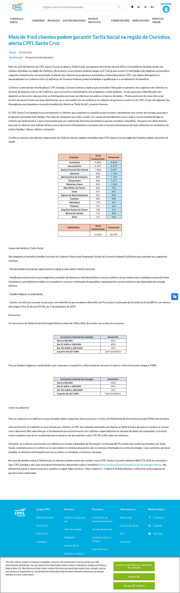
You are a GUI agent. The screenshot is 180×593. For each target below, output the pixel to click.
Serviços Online (157, 20)
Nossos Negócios (94, 20)
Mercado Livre (100, 549)
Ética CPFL (42, 533)
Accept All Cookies (134, 585)
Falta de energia (73, 529)
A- (138, 6)
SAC (122, 533)
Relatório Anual (44, 517)
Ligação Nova (71, 545)
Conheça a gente (16, 20)
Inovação (53, 20)
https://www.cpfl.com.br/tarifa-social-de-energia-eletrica (130, 464)
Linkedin (157, 525)
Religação (69, 537)
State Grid (42, 525)
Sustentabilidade (74, 20)
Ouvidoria (125, 541)
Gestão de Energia (102, 529)
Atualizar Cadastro (74, 553)
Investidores (140, 20)
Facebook (158, 517)
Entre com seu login (166, 9)
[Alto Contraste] (132, 6)
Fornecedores (120, 20)
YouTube (158, 533)
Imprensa (41, 541)
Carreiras (38, 20)
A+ (152, 6)
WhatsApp (126, 517)
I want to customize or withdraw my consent (134, 566)
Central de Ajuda (129, 525)
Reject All (134, 576)
